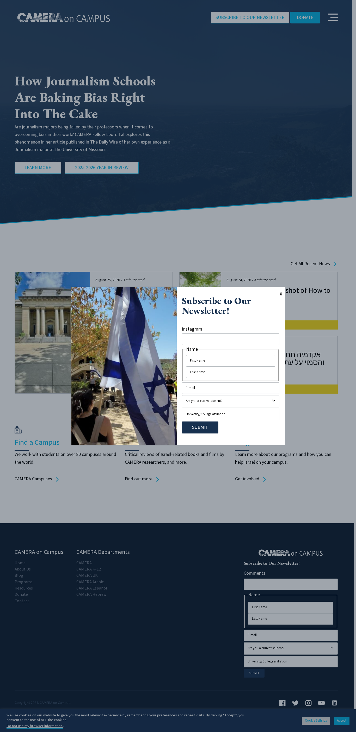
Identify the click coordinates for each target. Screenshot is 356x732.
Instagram (192, 329)
